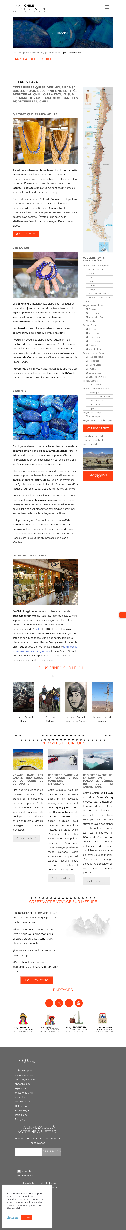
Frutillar (92, 369)
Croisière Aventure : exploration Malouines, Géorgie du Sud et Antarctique (98, 780)
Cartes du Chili (90, 444)
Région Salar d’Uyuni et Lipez (97, 420)
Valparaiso (93, 333)
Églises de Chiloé (97, 377)
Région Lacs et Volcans (94, 353)
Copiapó (92, 309)
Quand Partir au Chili (93, 436)
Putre (91, 277)
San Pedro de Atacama (99, 293)
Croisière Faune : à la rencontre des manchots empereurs (63, 779)
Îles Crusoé (94, 341)
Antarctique (94, 416)
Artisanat (60, 32)
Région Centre (90, 325)
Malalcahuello (95, 357)
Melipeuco (93, 361)
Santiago (92, 329)
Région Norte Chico (93, 305)
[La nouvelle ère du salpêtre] (102, 697)
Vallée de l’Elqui (96, 317)
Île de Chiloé (94, 373)
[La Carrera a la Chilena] (50, 697)
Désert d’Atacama (96, 269)
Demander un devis (98, 476)
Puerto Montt (95, 384)
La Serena (93, 313)
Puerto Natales (95, 400)
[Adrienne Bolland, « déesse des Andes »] (76, 697)
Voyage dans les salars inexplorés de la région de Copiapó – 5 (28, 779)
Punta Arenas (95, 404)
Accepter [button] (26, 1217)
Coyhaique (93, 392)
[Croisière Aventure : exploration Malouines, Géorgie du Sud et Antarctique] (98, 759)
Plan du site (29, 1183)
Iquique (92, 289)
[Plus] (106, 6)
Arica (91, 273)
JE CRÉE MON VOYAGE (36, 980)
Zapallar (92, 345)
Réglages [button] (12, 1217)
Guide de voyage (39, 52)
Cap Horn (93, 408)
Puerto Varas (94, 365)
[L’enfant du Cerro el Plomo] (23, 697)
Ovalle (37, 629)
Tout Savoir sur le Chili (94, 440)
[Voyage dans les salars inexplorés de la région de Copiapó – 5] (28, 759)
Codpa (91, 281)
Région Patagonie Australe (96, 388)
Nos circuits (42, 1183)
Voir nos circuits (98, 428)
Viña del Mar (94, 349)
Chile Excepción (21, 52)
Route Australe (90, 381)
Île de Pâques (95, 337)
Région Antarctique (92, 412)
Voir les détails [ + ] (26, 838)
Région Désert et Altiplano (96, 265)
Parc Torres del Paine (99, 396)
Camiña (92, 285)
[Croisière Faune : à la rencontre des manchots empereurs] (63, 759)
